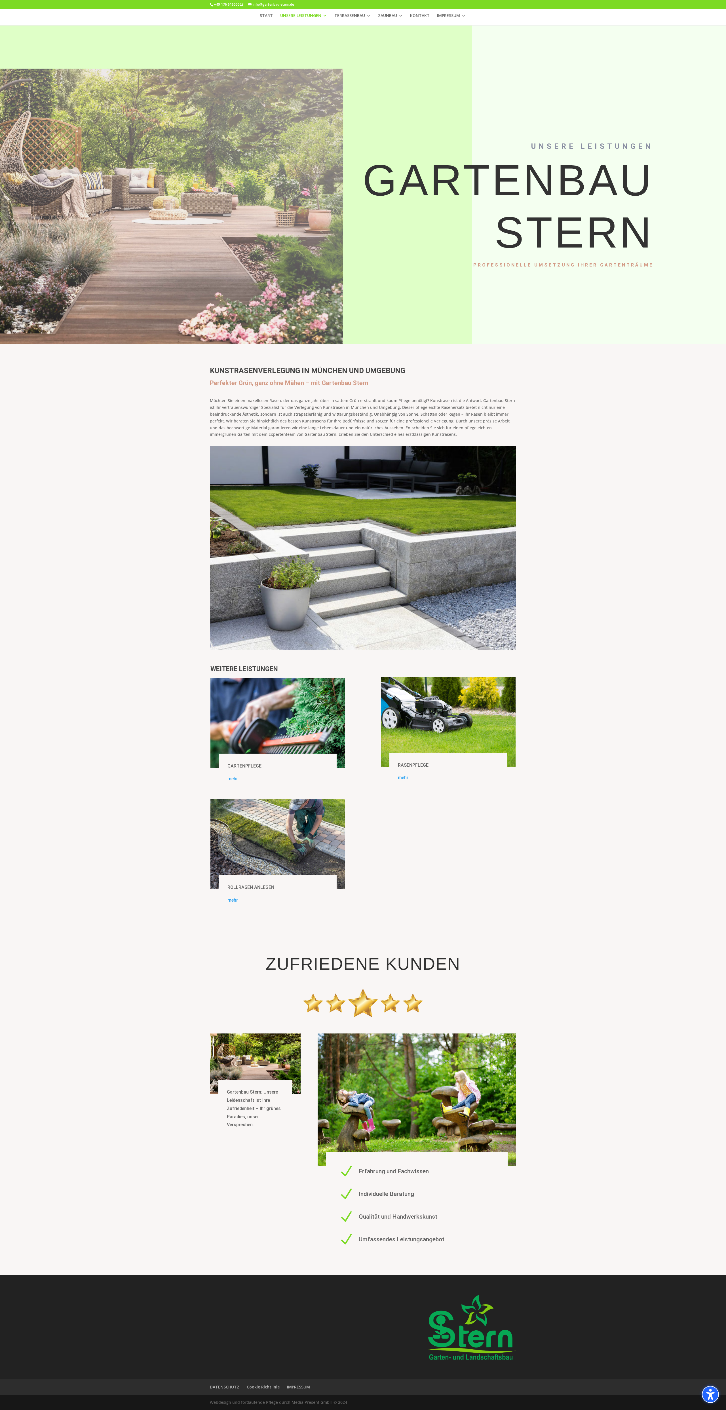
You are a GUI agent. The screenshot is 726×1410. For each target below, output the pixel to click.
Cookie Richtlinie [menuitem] (263, 1387)
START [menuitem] (266, 16)
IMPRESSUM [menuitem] (448, 16)
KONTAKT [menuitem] (420, 16)
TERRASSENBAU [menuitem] (349, 16)
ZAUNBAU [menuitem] (387, 16)
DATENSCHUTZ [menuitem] (224, 1387)
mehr (232, 778)
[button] (710, 1394)
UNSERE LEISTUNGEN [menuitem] (300, 16)
